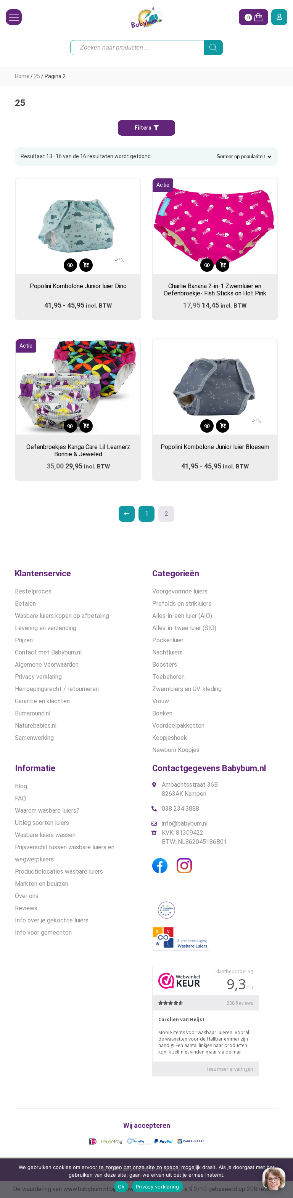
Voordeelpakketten (178, 725)
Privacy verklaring (38, 676)
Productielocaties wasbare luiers (59, 871)
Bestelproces (33, 591)
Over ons (27, 896)
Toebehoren (168, 676)
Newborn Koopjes (176, 750)
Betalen (25, 603)
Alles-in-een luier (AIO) (182, 615)
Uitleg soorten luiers (42, 822)
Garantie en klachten (42, 701)
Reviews (26, 908)
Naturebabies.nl (35, 725)
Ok (121, 1187)
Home (22, 76)
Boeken (162, 713)
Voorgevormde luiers (180, 591)
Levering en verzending (45, 628)
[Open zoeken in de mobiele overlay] (146, 47)
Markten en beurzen (41, 883)
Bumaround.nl (32, 713)
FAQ (20, 798)
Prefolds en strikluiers (181, 603)
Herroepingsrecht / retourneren (57, 689)
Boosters (164, 664)
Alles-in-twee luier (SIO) (184, 628)
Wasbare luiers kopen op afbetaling (62, 615)
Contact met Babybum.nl (48, 652)
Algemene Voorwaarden (47, 664)
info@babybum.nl (185, 823)
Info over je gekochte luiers (52, 920)
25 (37, 76)
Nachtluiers (167, 652)
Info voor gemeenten (43, 932)
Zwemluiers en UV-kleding (187, 689)
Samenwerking (34, 737)
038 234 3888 (180, 808)
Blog (21, 786)
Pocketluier (168, 640)
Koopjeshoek (169, 737)
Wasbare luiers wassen (45, 835)
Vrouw (160, 701)
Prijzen (24, 640)
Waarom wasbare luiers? (47, 810)
